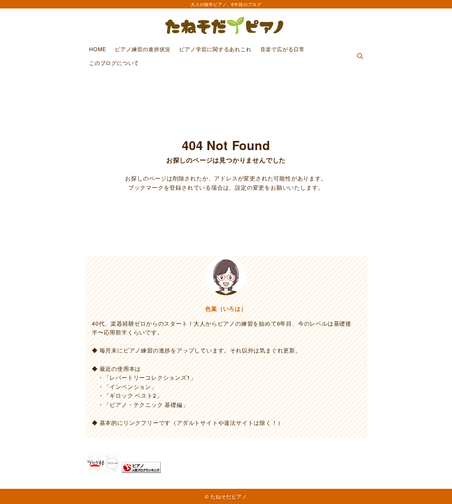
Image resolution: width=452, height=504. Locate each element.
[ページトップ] (436, 488)
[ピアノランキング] (141, 468)
